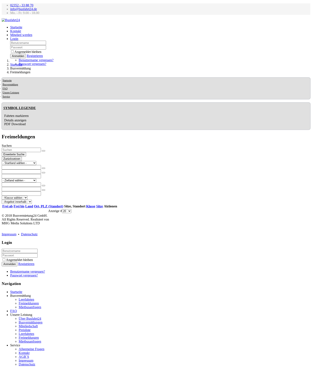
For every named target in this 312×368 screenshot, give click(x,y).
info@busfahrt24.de (23, 9)
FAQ (5, 88)
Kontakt (15, 31)
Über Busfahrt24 (30, 318)
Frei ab (7, 206)
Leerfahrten (26, 299)
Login (14, 38)
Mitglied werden (21, 35)
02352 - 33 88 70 (21, 5)
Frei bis (19, 206)
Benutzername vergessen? (36, 60)
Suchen (7, 145)
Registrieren (35, 56)
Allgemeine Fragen (31, 349)
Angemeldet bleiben (27, 52)
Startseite (16, 27)
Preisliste (25, 330)
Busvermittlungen (30, 322)
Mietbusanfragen (30, 307)
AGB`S (24, 356)
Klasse (90, 206)
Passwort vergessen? (32, 64)
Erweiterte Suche (13, 154)
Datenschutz (29, 234)
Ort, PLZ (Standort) (48, 206)
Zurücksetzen (11, 158)
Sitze (99, 206)
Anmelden (18, 56)
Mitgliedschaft (28, 326)
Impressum (9, 234)
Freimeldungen (29, 303)
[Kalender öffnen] (43, 168)
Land (29, 206)
